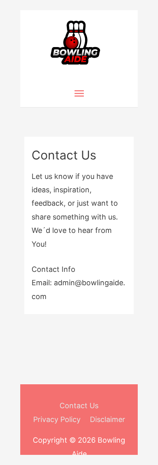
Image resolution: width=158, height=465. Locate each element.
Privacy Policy (57, 419)
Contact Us (79, 405)
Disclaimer (107, 419)
